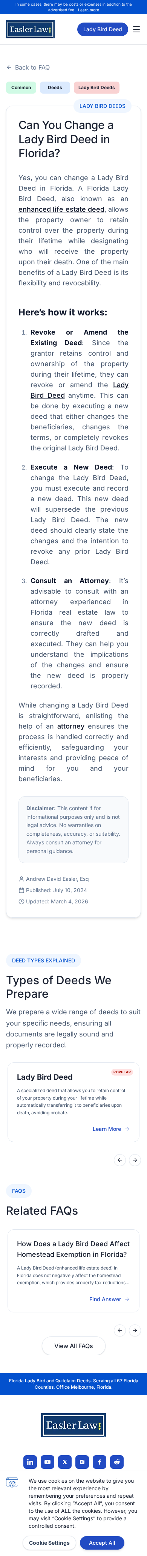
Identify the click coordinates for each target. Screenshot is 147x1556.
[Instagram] (82, 1462)
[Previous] (120, 1160)
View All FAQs (73, 1346)
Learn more (88, 10)
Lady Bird (35, 1380)
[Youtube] (47, 1462)
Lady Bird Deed (102, 29)
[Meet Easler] (65, 1462)
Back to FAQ (32, 67)
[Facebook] (99, 1462)
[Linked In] (30, 1462)
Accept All (102, 1542)
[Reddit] (117, 1462)
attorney (69, 726)
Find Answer (105, 1299)
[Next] (135, 1160)
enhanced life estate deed (61, 209)
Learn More (111, 1129)
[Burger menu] (136, 29)
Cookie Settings (49, 1542)
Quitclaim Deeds (72, 1380)
